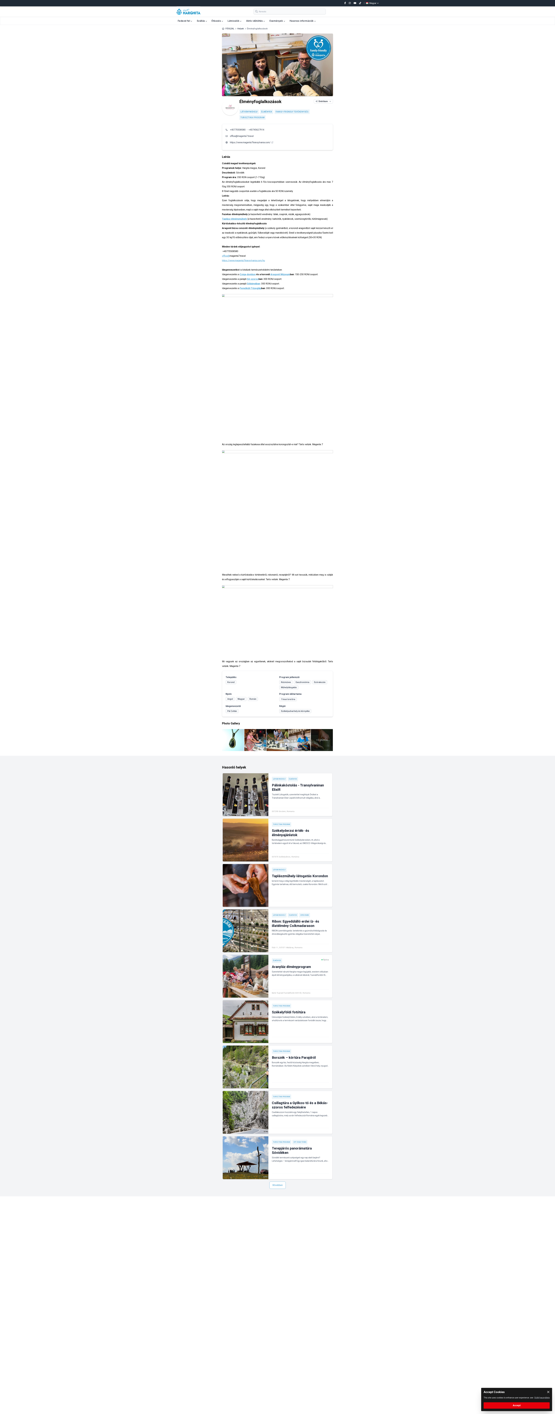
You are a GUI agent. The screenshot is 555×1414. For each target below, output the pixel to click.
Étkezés (216, 20)
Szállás (201, 20)
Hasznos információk (302, 20)
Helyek (240, 28)
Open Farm (304, 915)
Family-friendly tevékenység (292, 112)
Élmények (266, 112)
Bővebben (277, 1185)
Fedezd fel (184, 20)
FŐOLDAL (229, 28)
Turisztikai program (252, 117)
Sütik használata (542, 1398)
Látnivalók (234, 20)
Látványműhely (249, 112)
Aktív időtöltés (254, 20)
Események (277, 20)
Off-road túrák (300, 1142)
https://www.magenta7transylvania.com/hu (243, 260)
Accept (517, 1405)
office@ (226, 256)
